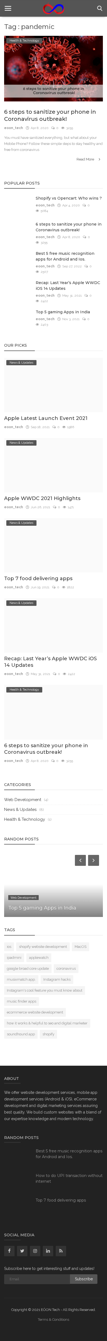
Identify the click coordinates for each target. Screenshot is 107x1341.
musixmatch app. (21, 979)
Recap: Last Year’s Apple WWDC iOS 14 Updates (68, 285)
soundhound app (21, 1034)
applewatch (39, 958)
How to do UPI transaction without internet (69, 1178)
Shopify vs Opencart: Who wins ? (69, 198)
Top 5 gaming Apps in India (63, 311)
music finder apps (21, 1001)
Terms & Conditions (53, 1319)
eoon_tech (13, 128)
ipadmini (14, 958)
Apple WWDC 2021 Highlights (42, 498)
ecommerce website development (35, 1012)
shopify (48, 1034)
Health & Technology (24, 819)
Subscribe (84, 1279)
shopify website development (43, 947)
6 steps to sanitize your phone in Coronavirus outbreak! (50, 115)
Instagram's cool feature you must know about (44, 990)
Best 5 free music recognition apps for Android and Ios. (65, 256)
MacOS (80, 947)
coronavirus (66, 968)
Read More (86, 159)
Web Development (22, 799)
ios (9, 947)
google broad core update (28, 968)
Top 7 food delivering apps (38, 578)
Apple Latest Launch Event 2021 (46, 418)
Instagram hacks (57, 979)
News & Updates (20, 809)
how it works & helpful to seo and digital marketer (47, 1023)
